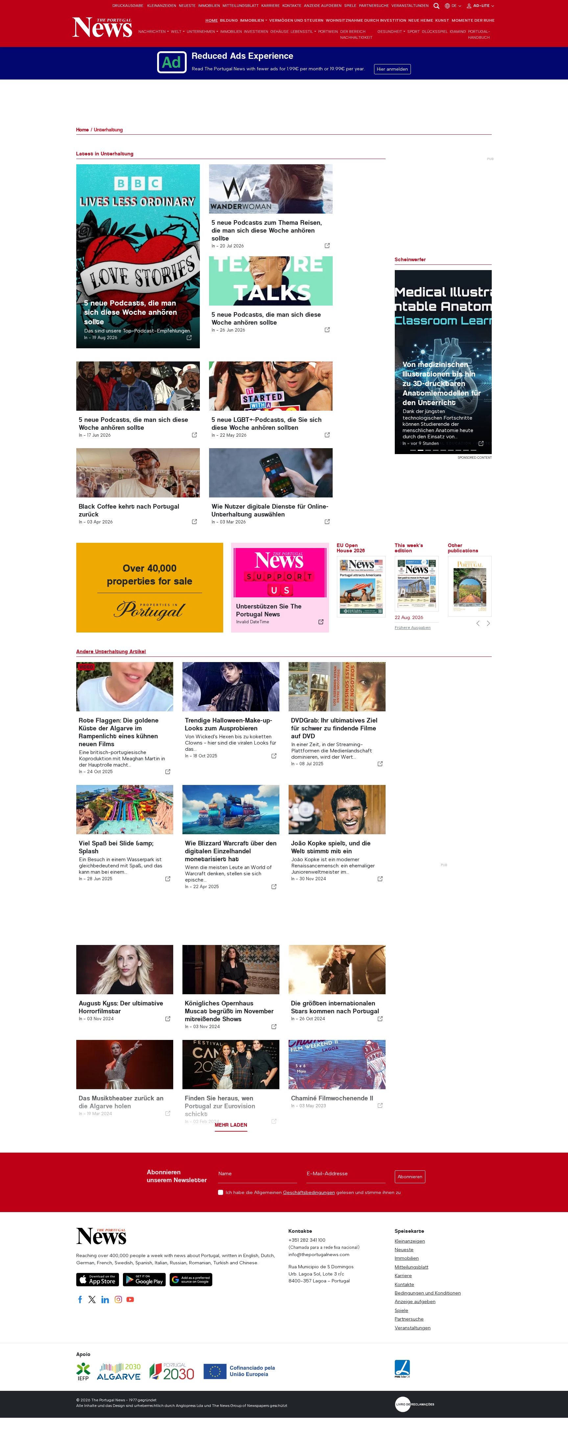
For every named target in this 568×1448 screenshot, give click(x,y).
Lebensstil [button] (302, 31)
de (455, 5)
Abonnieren (410, 1177)
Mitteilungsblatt (241, 5)
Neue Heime (420, 20)
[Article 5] (443, 450)
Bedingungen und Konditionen (428, 1293)
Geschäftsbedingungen (309, 1192)
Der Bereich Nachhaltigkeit (356, 34)
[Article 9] (473, 450)
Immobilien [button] (252, 20)
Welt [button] (176, 31)
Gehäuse (280, 31)
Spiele (350, 5)
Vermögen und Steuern (296, 20)
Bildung (229, 20)
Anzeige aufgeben (323, 5)
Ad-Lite (481, 5)
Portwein (328, 31)
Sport (413, 31)
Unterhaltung (108, 129)
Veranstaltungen (410, 5)
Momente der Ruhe (473, 20)
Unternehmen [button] (201, 31)
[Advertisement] (443, 760)
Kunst (442, 20)
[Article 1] (413, 450)
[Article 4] (435, 450)
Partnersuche (374, 5)
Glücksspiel (435, 31)
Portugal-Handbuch (479, 34)
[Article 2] (420, 450)
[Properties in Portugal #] (470, 586)
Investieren (256, 31)
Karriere (270, 5)
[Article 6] (451, 450)
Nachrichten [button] (152, 31)
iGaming (458, 31)
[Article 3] (428, 450)
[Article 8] (466, 450)
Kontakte (291, 5)
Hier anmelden (392, 69)
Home (211, 20)
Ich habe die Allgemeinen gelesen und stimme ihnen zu (313, 1192)
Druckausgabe (127, 5)
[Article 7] (458, 450)
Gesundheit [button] (390, 31)
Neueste (187, 5)
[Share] (189, 337)
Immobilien (209, 5)
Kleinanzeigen (161, 5)
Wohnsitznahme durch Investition (366, 20)
